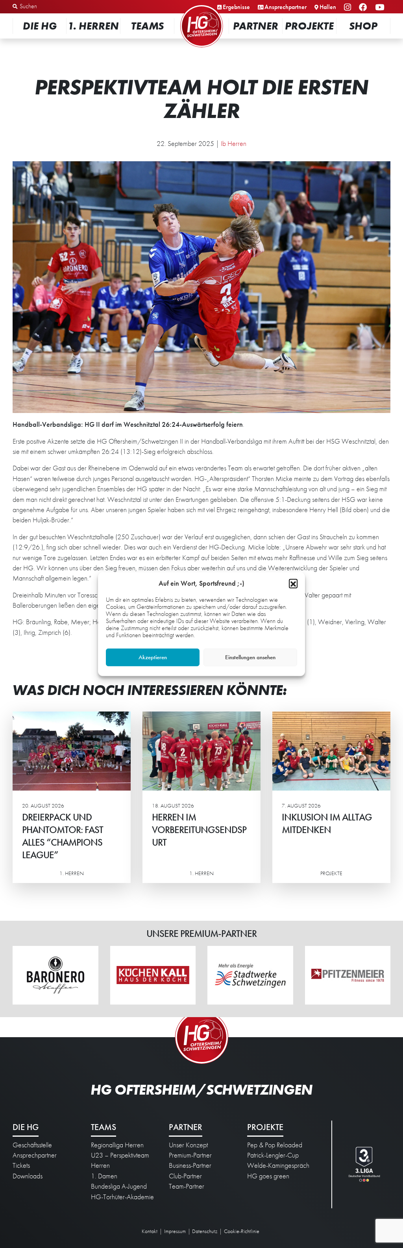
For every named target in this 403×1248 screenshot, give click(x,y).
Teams (147, 26)
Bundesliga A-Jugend (119, 1186)
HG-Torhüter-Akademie (122, 1197)
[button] (293, 583)
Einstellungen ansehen (250, 657)
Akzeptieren (153, 657)
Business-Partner (190, 1165)
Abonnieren (324, 1211)
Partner (255, 26)
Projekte (309, 26)
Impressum (175, 1231)
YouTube (380, 8)
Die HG (40, 26)
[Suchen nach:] (54, 7)
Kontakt (149, 1231)
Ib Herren (233, 143)
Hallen (328, 7)
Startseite (201, 5)
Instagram (348, 8)
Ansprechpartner (285, 7)
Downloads (28, 1176)
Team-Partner (186, 1186)
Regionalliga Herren (117, 1145)
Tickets (21, 1165)
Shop (363, 26)
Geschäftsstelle (32, 1145)
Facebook (364, 8)
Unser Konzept (188, 1145)
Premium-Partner (190, 1155)
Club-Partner (185, 1176)
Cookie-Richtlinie (241, 1231)
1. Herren (93, 26)
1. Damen (104, 1176)
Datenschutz (204, 1231)
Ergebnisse (236, 7)
